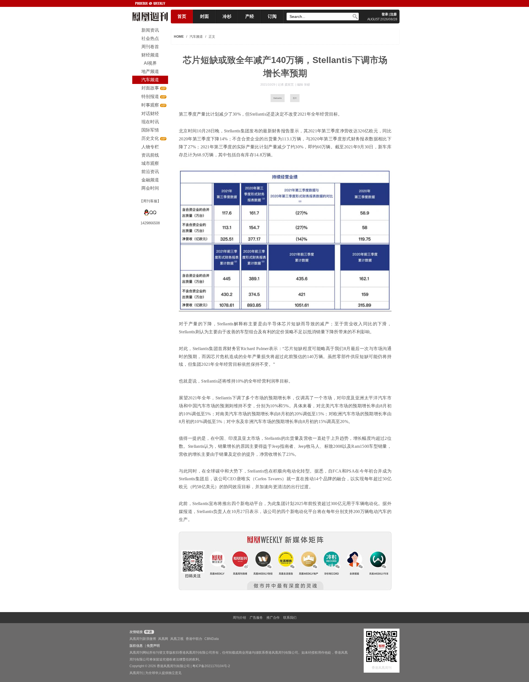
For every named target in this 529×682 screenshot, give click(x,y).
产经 (249, 16)
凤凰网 (163, 639)
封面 (204, 16)
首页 (181, 16)
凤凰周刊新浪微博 (142, 639)
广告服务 (256, 618)
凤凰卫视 (176, 639)
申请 (148, 632)
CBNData (211, 639)
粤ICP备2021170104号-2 (211, 666)
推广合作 (273, 618)
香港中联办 (194, 639)
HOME (179, 37)
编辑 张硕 (303, 84)
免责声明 (153, 646)
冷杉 (227, 16)
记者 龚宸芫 (286, 84)
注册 (393, 14)
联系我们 (289, 618)
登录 (385, 14)
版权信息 (136, 646)
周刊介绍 (239, 618)
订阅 (272, 16)
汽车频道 (196, 37)
